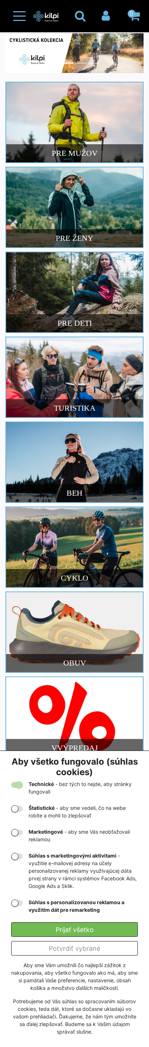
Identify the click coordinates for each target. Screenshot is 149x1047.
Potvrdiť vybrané (74, 948)
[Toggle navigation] (19, 16)
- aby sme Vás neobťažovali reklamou (79, 835)
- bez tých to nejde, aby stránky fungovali (80, 788)
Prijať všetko (75, 929)
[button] (134, 16)
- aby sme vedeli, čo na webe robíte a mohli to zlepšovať (77, 812)
